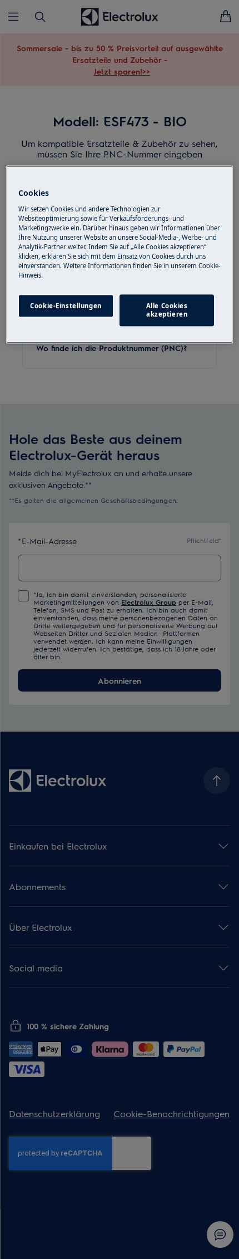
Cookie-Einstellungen (65, 306)
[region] (119, 255)
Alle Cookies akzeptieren (167, 310)
